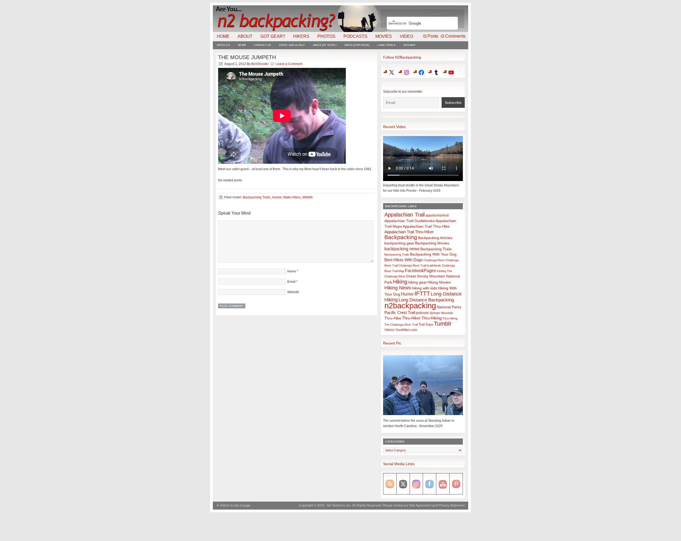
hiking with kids (424, 288)
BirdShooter (260, 64)
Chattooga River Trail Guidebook (419, 265)
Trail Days (425, 324)
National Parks (449, 307)
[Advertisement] (340, 527)
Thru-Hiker (411, 318)
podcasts (422, 313)
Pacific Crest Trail (399, 312)
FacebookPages (420, 270)
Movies (383, 36)
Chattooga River (434, 260)
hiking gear (417, 282)
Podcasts (355, 36)
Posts (432, 36)
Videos (389, 330)
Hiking (400, 282)
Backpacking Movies (432, 243)
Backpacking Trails (256, 197)
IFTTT (422, 293)
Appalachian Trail (404, 215)
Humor (276, 197)
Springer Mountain (441, 312)
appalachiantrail (437, 215)
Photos (326, 36)
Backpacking (400, 237)
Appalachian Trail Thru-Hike (426, 226)
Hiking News (397, 287)
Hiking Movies (439, 282)
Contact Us (262, 45)
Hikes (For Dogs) (356, 45)
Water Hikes (292, 197)
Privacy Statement (452, 505)
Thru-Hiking (431, 318)
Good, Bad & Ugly (292, 45)
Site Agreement (420, 505)
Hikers (301, 36)
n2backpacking (410, 305)
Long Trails (386, 45)
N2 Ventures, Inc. (339, 505)
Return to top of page (235, 505)
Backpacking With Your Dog (433, 254)
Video (406, 36)
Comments (455, 36)
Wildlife (307, 197)
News (242, 45)
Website (293, 292)
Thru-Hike (392, 318)
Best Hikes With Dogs (403, 259)
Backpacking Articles (435, 238)
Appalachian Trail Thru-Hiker (409, 231)
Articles (223, 45)
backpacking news (402, 248)
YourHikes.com (406, 330)
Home (223, 36)
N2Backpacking (296, 18)
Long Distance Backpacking (426, 299)
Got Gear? (272, 36)
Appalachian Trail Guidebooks (409, 221)
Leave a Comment (289, 64)
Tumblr (442, 323)
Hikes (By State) (325, 45)
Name (291, 271)
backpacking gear (399, 243)
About (245, 36)
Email (291, 282)
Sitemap (410, 45)
